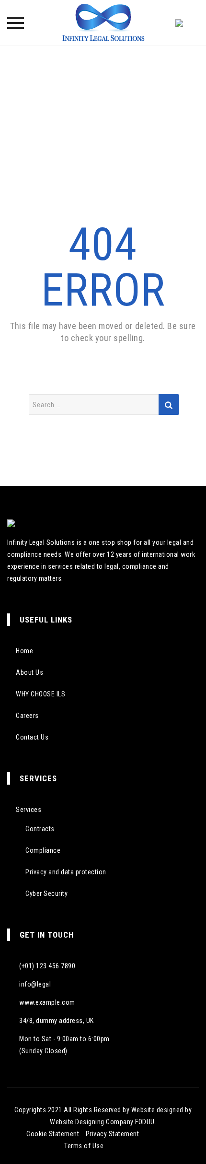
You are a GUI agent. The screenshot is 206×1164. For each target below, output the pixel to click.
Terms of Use (83, 1146)
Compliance (42, 850)
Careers (27, 715)
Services (28, 809)
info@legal (35, 984)
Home (24, 651)
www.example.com (47, 1002)
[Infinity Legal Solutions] (103, 23)
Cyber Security (46, 893)
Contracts (40, 829)
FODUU (145, 1122)
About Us (29, 672)
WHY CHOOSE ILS (40, 694)
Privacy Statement (112, 1134)
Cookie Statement (52, 1134)
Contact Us (32, 737)
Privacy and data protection (65, 872)
